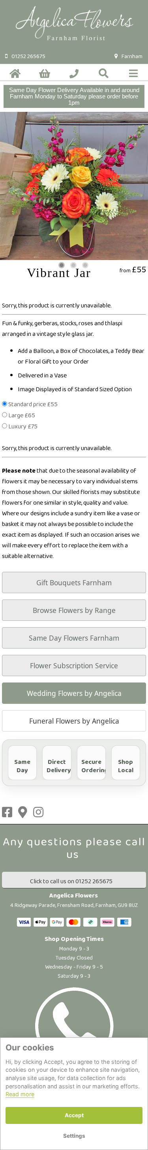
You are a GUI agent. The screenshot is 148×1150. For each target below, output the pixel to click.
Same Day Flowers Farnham (74, 638)
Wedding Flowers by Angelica (74, 693)
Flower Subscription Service (74, 665)
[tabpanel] (74, 186)
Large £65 (21, 415)
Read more (20, 1094)
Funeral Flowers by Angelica (74, 721)
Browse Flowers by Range (74, 610)
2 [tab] (73, 265)
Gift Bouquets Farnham (74, 582)
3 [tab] (85, 265)
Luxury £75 (22, 426)
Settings (74, 1136)
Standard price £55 (33, 404)
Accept (74, 1115)
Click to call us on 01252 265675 (71, 881)
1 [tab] (61, 265)
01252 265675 (28, 57)
